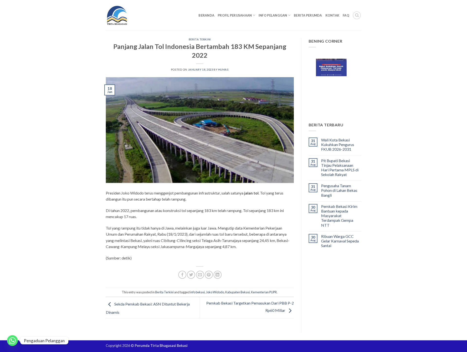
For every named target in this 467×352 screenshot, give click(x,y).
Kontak (332, 15)
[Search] (357, 15)
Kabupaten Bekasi (237, 292)
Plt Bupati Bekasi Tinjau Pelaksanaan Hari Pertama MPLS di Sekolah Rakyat (340, 167)
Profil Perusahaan (235, 15)
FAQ (346, 15)
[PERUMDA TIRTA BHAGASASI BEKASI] (126, 15)
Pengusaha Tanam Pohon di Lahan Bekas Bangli (339, 190)
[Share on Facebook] (182, 275)
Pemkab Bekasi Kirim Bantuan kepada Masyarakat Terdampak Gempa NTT (339, 215)
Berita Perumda (308, 15)
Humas (223, 69)
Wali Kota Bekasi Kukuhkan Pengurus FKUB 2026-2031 (337, 144)
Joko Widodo (215, 292)
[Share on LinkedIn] (218, 275)
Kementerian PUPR (264, 292)
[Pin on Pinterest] (209, 275)
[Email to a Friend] (200, 275)
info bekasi (197, 292)
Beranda (206, 15)
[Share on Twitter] (191, 275)
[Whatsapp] (12, 340)
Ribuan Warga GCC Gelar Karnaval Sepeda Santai (340, 241)
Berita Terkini (200, 39)
